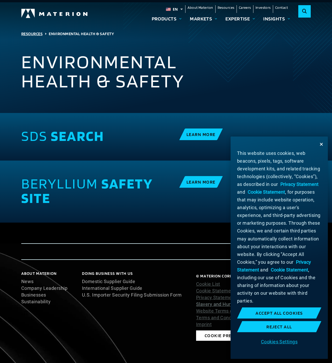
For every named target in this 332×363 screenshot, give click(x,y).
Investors (263, 7)
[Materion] (54, 13)
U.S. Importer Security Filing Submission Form (132, 295)
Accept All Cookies (279, 313)
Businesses (33, 295)
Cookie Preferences (229, 335)
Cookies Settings (279, 341)
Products (164, 19)
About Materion (200, 7)
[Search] (304, 11)
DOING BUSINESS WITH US (107, 273)
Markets (201, 19)
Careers (245, 7)
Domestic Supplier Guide (108, 281)
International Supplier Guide (112, 288)
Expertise (237, 19)
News (27, 281)
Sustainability (36, 301)
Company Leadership (44, 288)
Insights (274, 19)
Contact (281, 7)
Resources (226, 7)
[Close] (321, 144)
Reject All (279, 326)
